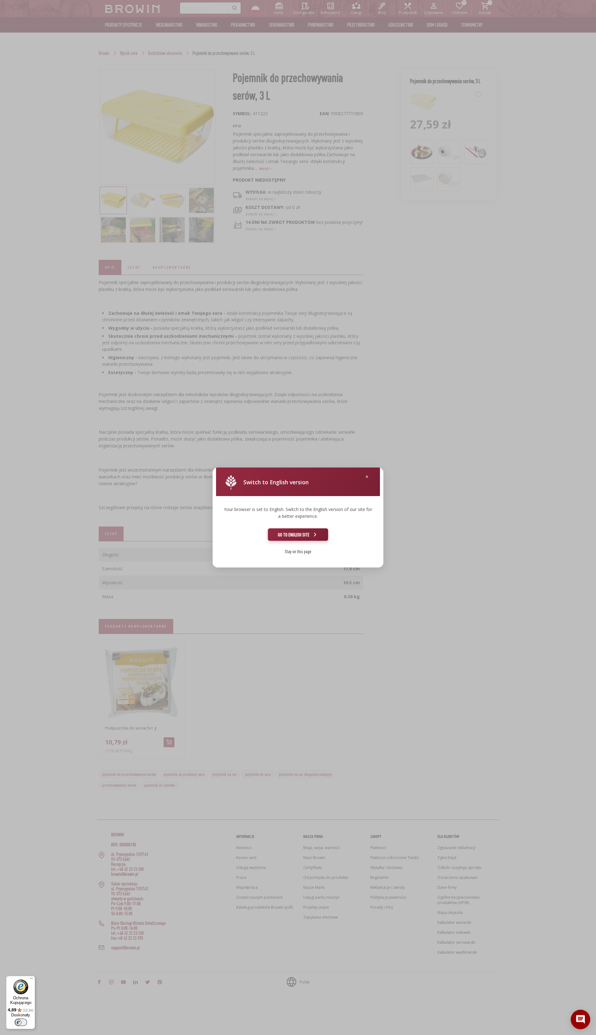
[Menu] (31, 979)
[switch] (21, 1022)
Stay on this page (298, 551)
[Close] (367, 476)
